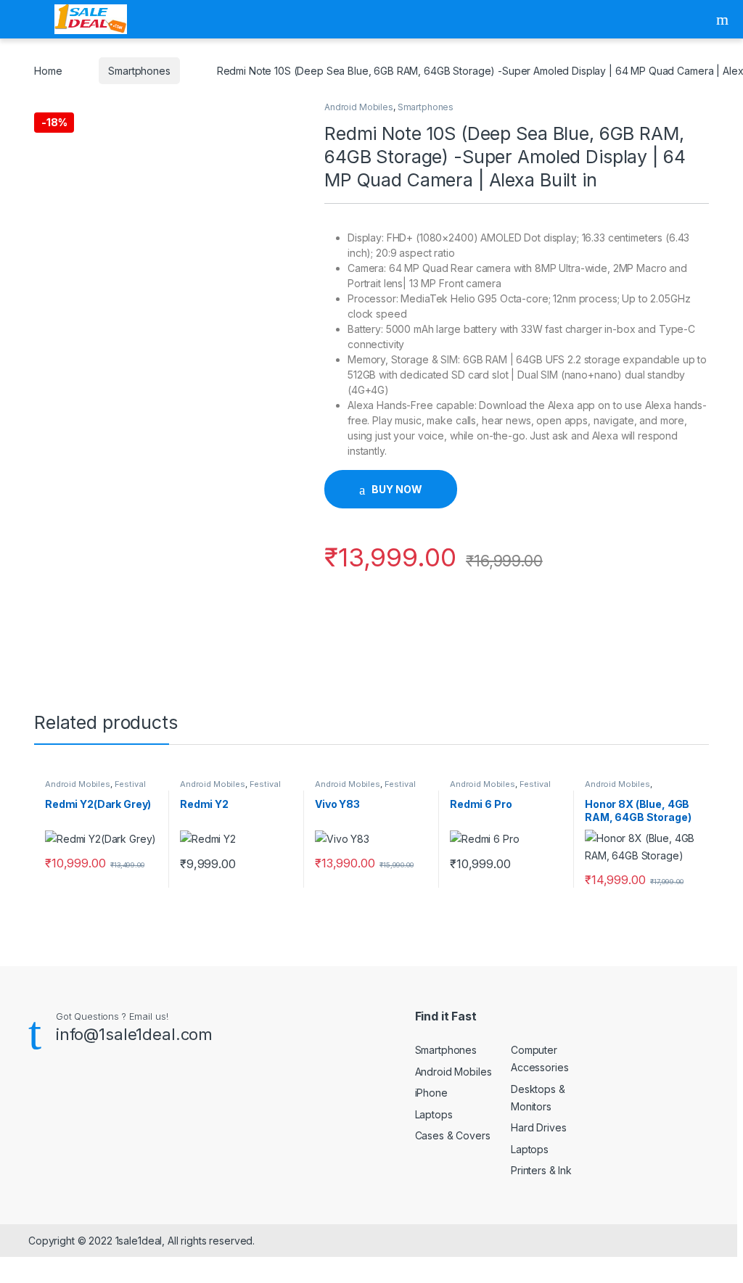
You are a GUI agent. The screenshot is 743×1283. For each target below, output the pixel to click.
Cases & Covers (452, 1135)
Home (48, 71)
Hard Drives (538, 1127)
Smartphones (139, 71)
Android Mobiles (358, 107)
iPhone (431, 1092)
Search (724, 20)
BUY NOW (397, 489)
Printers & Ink (541, 1170)
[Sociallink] (34, 1097)
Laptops (434, 1114)
